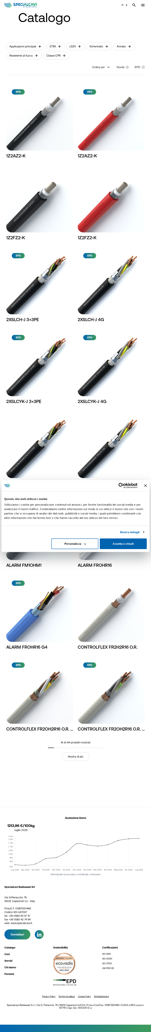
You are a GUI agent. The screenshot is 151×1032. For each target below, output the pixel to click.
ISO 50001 (107, 958)
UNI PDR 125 (108, 968)
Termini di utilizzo (66, 996)
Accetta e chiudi (123, 543)
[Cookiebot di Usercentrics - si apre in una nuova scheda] (121, 485)
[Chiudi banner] (145, 485)
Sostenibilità (60, 947)
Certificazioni (110, 947)
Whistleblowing (101, 996)
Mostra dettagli (130, 532)
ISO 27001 (107, 963)
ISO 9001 (106, 954)
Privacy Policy (48, 996)
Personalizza (72, 543)
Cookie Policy (84, 996)
